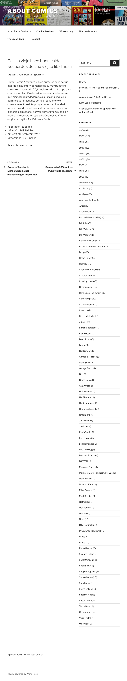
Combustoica (85, 287)
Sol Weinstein (86, 577)
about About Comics (17, 31)
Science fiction (86, 554)
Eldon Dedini (85, 333)
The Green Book (15, 39)
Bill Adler (83, 223)
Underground (85, 612)
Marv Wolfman (86, 484)
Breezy (82, 82)
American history (87, 200)
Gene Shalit (84, 362)
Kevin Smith (85, 432)
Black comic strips (88, 240)
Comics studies (86, 304)
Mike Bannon (85, 490)
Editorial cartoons (87, 327)
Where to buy (66, 31)
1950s (82, 153)
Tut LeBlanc (85, 606)
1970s (82, 165)
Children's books (87, 275)
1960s (82, 159)
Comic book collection (90, 293)
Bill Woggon (85, 234)
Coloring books (86, 281)
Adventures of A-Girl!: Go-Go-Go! (95, 97)
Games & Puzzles (88, 356)
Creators (83, 310)
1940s (82, 147)
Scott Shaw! (85, 565)
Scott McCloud (86, 560)
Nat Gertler (84, 501)
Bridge (82, 252)
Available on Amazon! (19, 145)
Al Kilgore (84, 194)
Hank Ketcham (86, 403)
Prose (82, 542)
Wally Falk (84, 623)
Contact (36, 39)
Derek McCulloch (87, 316)
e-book (82, 322)
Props (82, 536)
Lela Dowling (85, 449)
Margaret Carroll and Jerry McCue (96, 472)
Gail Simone (85, 351)
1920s (82, 136)
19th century (85, 182)
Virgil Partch (85, 618)
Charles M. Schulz (88, 269)
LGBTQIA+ (84, 461)
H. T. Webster (85, 391)
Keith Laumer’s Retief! (90, 102)
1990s (82, 176)
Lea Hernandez (86, 443)
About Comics (32, 10)
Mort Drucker (85, 496)
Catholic (83, 263)
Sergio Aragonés (87, 571)
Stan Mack (84, 583)
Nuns (81, 519)
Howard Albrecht (87, 409)
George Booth (86, 368)
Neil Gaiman (85, 507)
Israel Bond (84, 414)
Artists (82, 205)
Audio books (85, 211)
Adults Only (84, 188)
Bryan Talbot (85, 258)
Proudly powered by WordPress (22, 673)
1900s (82, 130)
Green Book (85, 380)
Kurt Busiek (85, 438)
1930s (82, 142)
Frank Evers (85, 339)
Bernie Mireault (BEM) (90, 217)
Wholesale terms (88, 31)
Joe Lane (83, 426)
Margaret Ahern (87, 467)
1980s (82, 171)
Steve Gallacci (86, 589)
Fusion (82, 345)
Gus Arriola (84, 385)
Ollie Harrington (86, 525)
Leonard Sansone (87, 455)
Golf (81, 374)
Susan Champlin (87, 600)
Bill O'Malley (85, 229)
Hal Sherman (85, 397)
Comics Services (45, 31)
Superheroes (85, 594)
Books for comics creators (92, 246)
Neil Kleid (83, 513)
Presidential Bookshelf (90, 530)
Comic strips (85, 298)
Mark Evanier (85, 478)
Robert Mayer (86, 548)
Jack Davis (84, 420)
